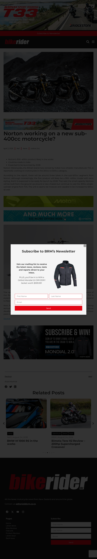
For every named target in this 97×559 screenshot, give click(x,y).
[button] (85, 246)
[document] (48, 279)
